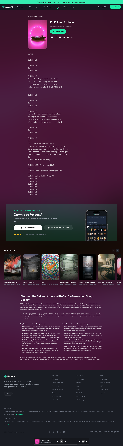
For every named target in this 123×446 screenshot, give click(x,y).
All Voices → (19, 414)
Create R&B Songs (50, 421)
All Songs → (7, 424)
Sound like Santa (47, 411)
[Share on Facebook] (52, 37)
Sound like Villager (107, 411)
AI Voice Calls (56, 400)
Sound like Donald (9, 411)
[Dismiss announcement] (120, 2)
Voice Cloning (56, 386)
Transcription (56, 393)
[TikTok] (60, 432)
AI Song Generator (57, 389)
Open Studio (115, 7)
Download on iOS (29, 227)
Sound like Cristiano (82, 411)
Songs (57, 7)
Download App (103, 7)
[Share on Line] (68, 37)
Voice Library (48, 7)
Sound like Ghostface (33, 411)
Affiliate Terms (104, 389)
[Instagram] (57, 432)
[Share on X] (60, 37)
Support (102, 393)
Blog (72, 7)
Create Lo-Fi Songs (108, 421)
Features (20, 7)
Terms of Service (105, 382)
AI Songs (78, 382)
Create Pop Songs (9, 421)
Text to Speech (56, 379)
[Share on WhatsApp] (56, 37)
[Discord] (49, 432)
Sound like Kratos (58, 411)
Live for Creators (81, 396)
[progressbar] (61, 445)
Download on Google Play (60, 227)
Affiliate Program (81, 400)
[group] (61, 445)
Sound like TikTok (9, 414)
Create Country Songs (64, 421)
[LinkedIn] (64, 432)
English (7, 394)
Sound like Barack (94, 411)
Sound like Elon (20, 411)
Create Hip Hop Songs (23, 421)
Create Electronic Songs (80, 421)
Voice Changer (33, 7)
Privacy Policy (104, 379)
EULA (101, 386)
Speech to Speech (57, 382)
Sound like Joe (69, 411)
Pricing (65, 7)
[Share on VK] (64, 37)
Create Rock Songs (37, 421)
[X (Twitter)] (53, 432)
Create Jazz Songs (95, 421)
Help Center (79, 393)
